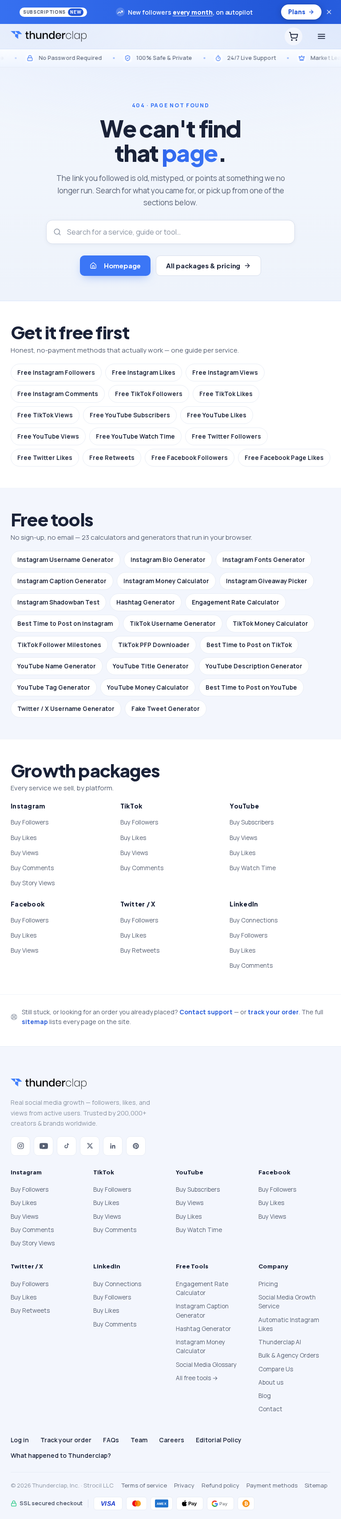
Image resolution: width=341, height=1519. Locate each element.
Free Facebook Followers (189, 458)
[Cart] (293, 36)
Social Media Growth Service (287, 1301)
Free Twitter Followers (226, 436)
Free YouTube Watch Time (135, 436)
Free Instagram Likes (143, 373)
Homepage (122, 265)
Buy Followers (29, 822)
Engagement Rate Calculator (235, 602)
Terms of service (144, 1485)
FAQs (111, 1440)
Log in (20, 1440)
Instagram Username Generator (65, 560)
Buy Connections (254, 920)
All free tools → (197, 1378)
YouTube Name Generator (56, 666)
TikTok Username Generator (173, 624)
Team (139, 1440)
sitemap (35, 1021)
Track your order (65, 1440)
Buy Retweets (139, 950)
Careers (171, 1440)
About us (270, 1382)
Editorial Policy (219, 1440)
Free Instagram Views (225, 373)
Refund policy (220, 1485)
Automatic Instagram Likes (288, 1324)
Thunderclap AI (279, 1342)
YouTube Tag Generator (53, 687)
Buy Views (24, 853)
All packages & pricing (203, 265)
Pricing (268, 1284)
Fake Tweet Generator (165, 709)
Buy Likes (23, 838)
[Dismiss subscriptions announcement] (329, 12)
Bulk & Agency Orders (288, 1355)
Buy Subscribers (252, 822)
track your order (273, 1012)
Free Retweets (112, 458)
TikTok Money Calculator (270, 624)
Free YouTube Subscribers (130, 415)
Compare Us (275, 1369)
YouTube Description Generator (254, 666)
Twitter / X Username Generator (66, 709)
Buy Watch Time (253, 868)
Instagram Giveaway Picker (266, 581)
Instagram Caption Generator (62, 581)
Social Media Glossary (206, 1365)
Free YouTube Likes (216, 415)
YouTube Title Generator (151, 666)
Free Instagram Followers (56, 373)
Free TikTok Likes (226, 394)
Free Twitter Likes (44, 458)
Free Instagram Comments (57, 394)
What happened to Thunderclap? (61, 1455)
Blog (264, 1396)
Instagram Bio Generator (168, 560)
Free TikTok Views (45, 415)
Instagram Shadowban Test (58, 602)
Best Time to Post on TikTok (249, 645)
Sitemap (316, 1485)
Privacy (184, 1485)
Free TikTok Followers (148, 394)
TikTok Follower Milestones (59, 645)
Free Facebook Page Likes (284, 458)
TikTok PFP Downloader (154, 645)
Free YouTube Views (48, 436)
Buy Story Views (33, 883)
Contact (270, 1409)
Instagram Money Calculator (166, 581)
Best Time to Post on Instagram (65, 624)
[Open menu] (321, 36)
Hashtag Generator (145, 602)
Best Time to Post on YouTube (251, 687)
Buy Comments (32, 868)
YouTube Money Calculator (148, 687)
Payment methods (271, 1485)
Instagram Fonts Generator (263, 560)
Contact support (206, 1012)
